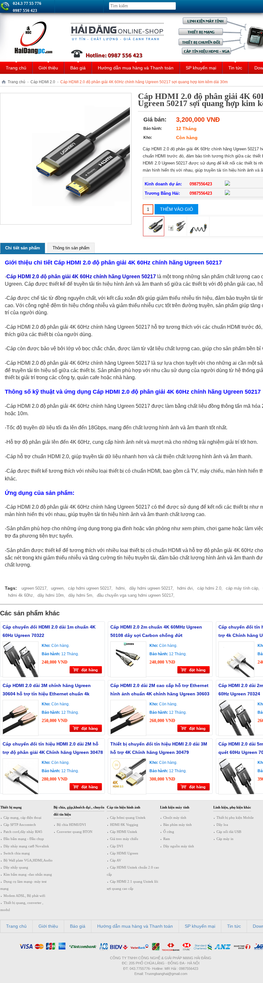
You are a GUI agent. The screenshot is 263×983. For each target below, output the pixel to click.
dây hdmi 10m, (51, 595)
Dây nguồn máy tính (178, 846)
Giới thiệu (48, 67)
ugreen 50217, (34, 588)
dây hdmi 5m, (81, 595)
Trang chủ (16, 67)
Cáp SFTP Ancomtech (20, 825)
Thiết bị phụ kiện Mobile (235, 817)
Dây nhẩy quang (16, 867)
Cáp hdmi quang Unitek (128, 817)
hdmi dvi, (185, 588)
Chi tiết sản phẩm (22, 248)
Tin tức (235, 67)
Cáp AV (115, 860)
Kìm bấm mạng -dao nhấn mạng (28, 874)
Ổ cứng (168, 832)
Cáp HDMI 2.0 (42, 82)
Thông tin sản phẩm (71, 248)
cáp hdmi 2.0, (210, 588)
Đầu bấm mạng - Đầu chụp (24, 839)
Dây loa (222, 825)
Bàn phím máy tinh (177, 825)
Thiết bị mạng (11, 807)
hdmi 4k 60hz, (21, 595)
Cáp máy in (224, 839)
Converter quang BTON (74, 832)
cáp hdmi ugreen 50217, (90, 588)
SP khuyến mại (201, 67)
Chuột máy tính (174, 817)
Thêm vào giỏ (176, 209)
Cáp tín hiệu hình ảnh (123, 807)
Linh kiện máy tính (174, 807)
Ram (166, 839)
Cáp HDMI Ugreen (124, 853)
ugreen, (58, 588)
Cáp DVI (116, 846)
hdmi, (121, 588)
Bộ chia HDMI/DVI (71, 825)
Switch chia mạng (17, 853)
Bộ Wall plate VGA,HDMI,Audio (28, 860)
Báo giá (78, 67)
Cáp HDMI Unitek (123, 832)
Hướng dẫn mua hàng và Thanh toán (136, 67)
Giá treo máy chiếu (124, 839)
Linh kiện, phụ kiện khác (232, 807)
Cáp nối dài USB (228, 832)
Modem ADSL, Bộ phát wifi (24, 896)
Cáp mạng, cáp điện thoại (22, 817)
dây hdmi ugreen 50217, (151, 588)
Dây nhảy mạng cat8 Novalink (26, 846)
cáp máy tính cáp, (242, 588)
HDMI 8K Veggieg (124, 825)
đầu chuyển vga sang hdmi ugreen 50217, (135, 595)
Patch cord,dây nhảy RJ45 (23, 832)
